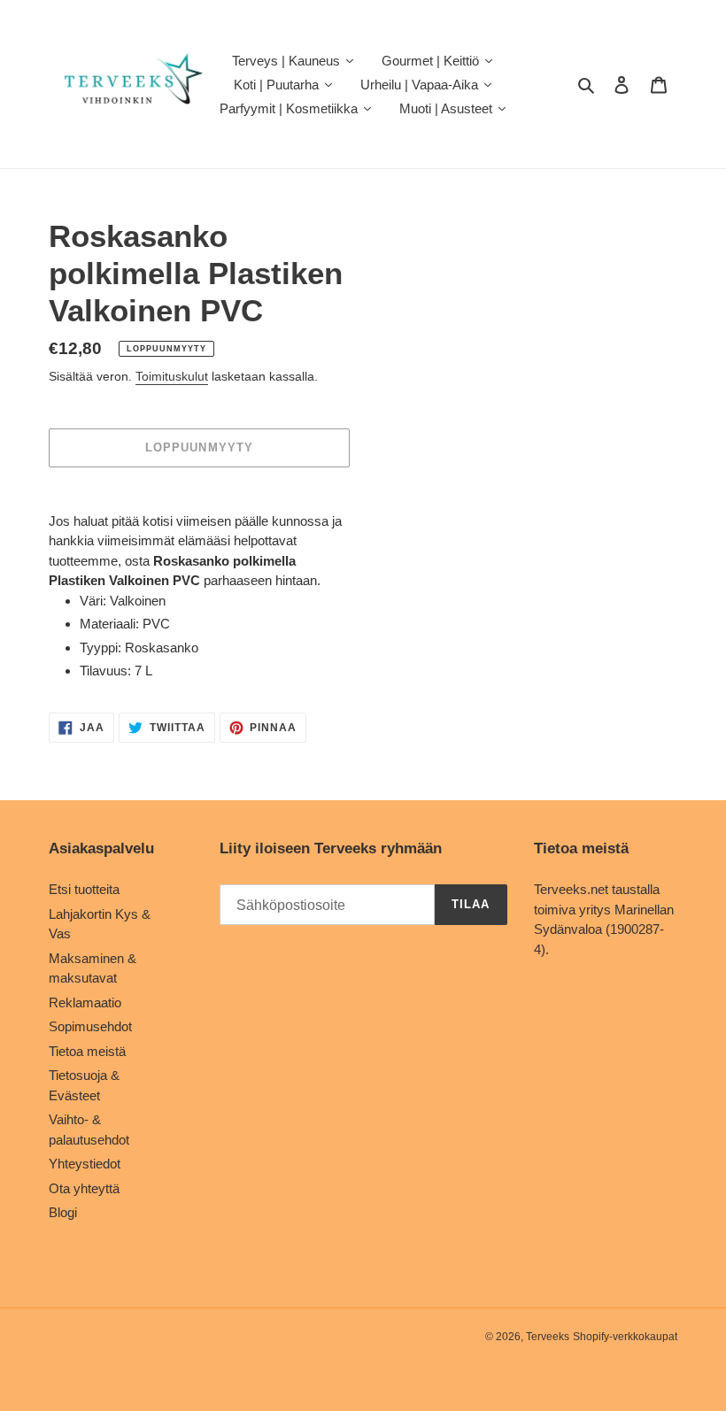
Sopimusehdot (90, 1026)
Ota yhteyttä (84, 1188)
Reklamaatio (85, 1002)
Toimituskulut (171, 376)
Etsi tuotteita (84, 889)
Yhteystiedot (84, 1163)
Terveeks (547, 1336)
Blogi (63, 1212)
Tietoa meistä (87, 1051)
